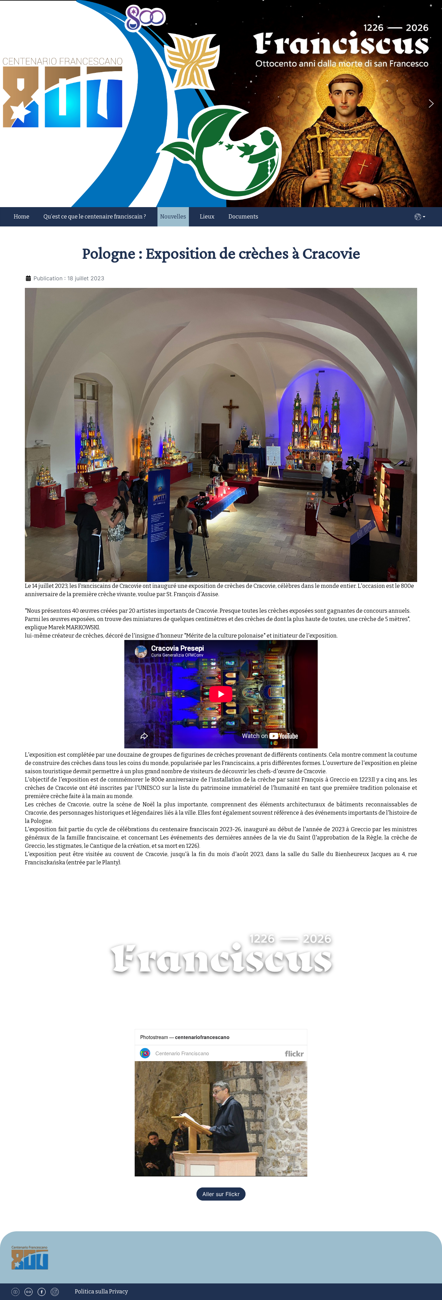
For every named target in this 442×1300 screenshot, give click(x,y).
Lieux (207, 216)
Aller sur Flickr (221, 1194)
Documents (243, 216)
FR (420, 216)
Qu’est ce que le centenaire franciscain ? (95, 216)
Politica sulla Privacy (101, 1291)
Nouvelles (173, 216)
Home (21, 216)
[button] (431, 103)
